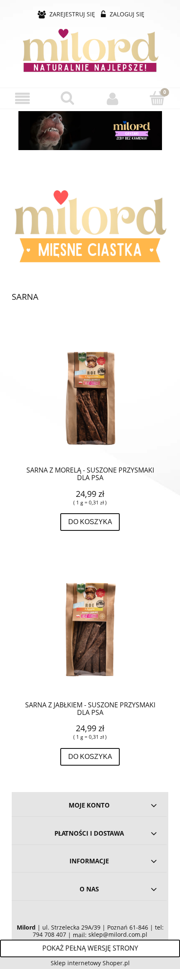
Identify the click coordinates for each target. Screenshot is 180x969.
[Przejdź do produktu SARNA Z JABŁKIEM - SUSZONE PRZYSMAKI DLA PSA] (90, 629)
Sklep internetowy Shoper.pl (90, 963)
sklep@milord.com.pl (117, 934)
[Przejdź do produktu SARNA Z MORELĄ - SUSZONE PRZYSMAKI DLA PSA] (90, 395)
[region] (90, 130)
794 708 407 (49, 934)
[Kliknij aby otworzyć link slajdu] (90, 130)
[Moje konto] (112, 98)
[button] (22, 98)
